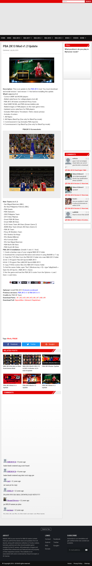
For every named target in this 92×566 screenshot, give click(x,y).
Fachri (74, 199)
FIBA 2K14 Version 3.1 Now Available (79, 183)
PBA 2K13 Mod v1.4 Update (9, 387)
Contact (48, 539)
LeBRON (75, 212)
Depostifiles (19, 300)
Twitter (33, 344)
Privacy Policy (78, 563)
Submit (47, 542)
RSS (46, 545)
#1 (18, 298)
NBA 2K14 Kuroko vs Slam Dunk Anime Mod (12, 367)
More (82, 38)
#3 (24, 298)
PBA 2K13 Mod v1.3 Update (29, 387)
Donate (47, 549)
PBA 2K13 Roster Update (50, 366)
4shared (28, 300)
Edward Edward (77, 174)
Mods (9, 339)
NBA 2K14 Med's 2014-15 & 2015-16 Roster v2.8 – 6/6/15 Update (31, 368)
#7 (38, 298)
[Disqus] (32, 426)
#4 (28, 298)
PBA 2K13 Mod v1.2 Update (48, 387)
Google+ (52, 344)
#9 (45, 298)
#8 (41, 298)
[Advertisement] (21, 18)
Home (69, 563)
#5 (31, 298)
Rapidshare (36, 300)
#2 (21, 298)
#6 (34, 298)
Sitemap (87, 563)
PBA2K (14, 339)
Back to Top (46, 529)
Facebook (14, 344)
